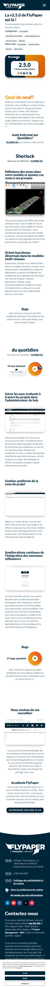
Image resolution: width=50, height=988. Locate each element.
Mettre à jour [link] (18, 49)
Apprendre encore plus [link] (25, 810)
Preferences (25, 984)
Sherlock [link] (22, 41)
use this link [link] (35, 923)
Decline (25, 978)
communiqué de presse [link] (32, 36)
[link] (14, 6)
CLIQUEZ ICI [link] (12, 142)
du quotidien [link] (24, 31)
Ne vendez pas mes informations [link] (27, 895)
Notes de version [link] (11, 41)
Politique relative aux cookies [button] (26, 966)
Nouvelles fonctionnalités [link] (14, 36)
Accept (25, 973)
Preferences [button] (18, 967)
